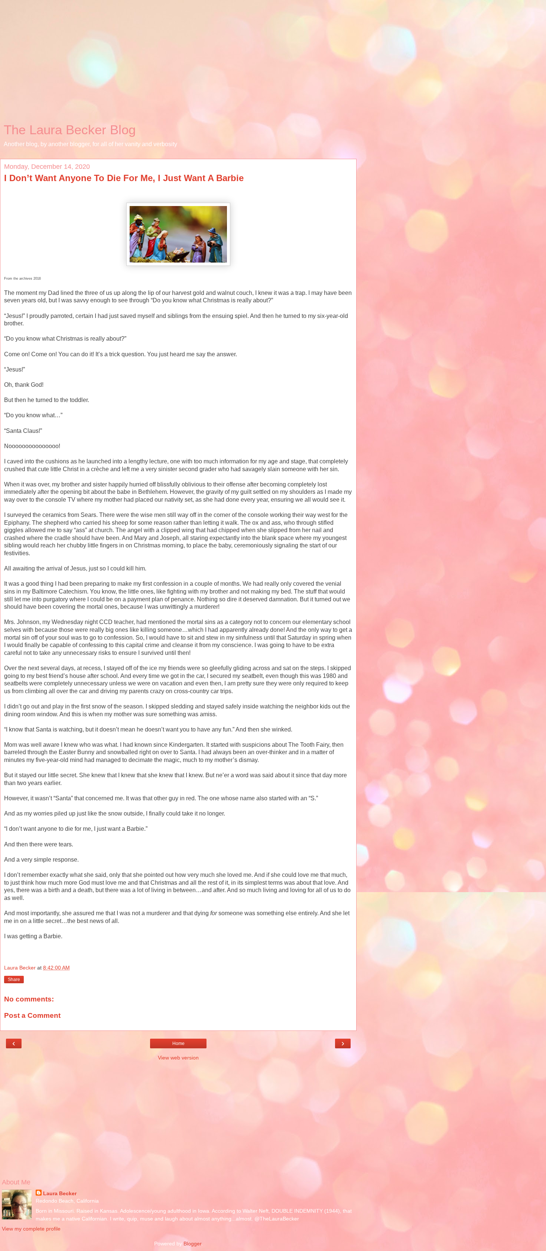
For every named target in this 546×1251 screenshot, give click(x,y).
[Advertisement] (178, 63)
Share (14, 979)
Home (178, 1043)
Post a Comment (32, 1015)
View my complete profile (31, 1229)
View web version (178, 1058)
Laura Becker (60, 1193)
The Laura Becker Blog (70, 130)
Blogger (192, 1244)
